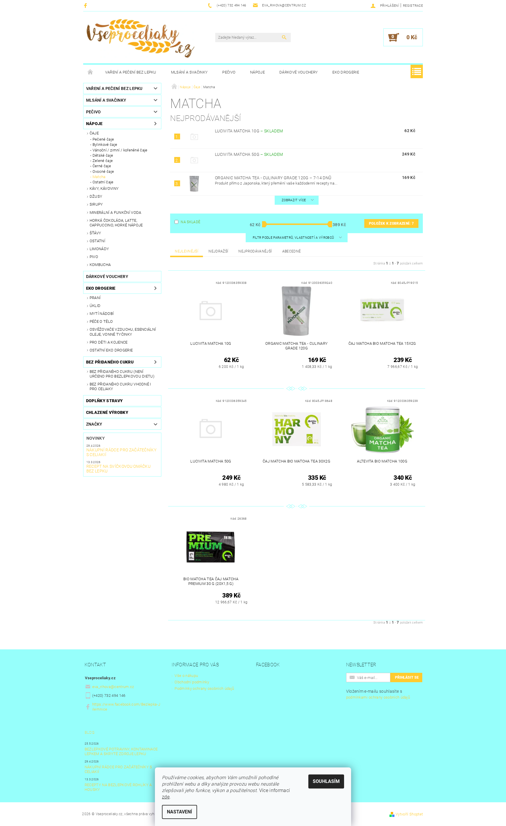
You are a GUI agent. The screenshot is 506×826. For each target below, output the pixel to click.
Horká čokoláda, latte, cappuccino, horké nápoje (116, 222)
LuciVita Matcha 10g (249, 131)
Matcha (99, 177)
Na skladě (190, 222)
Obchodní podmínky (192, 682)
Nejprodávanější (255, 251)
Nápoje (257, 72)
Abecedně (291, 251)
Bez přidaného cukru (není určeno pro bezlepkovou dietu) (122, 373)
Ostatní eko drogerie (111, 350)
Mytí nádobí (102, 313)
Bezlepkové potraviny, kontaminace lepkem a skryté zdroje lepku (121, 751)
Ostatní (97, 241)
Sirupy (96, 204)
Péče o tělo (101, 321)
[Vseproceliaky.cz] (140, 40)
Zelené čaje (103, 160)
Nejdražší (218, 251)
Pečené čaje (103, 139)
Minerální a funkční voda (115, 212)
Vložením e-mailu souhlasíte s (378, 694)
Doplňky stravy (104, 400)
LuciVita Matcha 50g (249, 154)
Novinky (95, 438)
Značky (94, 424)
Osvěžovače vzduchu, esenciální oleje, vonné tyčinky (123, 331)
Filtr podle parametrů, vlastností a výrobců (294, 238)
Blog (90, 732)
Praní (95, 298)
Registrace (413, 6)
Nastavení (179, 812)
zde (166, 797)
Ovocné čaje (103, 171)
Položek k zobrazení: (391, 223)
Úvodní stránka (90, 72)
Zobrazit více (294, 200)
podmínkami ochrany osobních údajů (378, 697)
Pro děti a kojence (109, 342)
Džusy (96, 196)
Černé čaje (102, 166)
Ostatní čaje (103, 182)
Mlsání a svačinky (189, 72)
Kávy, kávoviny (104, 188)
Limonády (99, 249)
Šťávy (95, 233)
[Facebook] (86, 5)
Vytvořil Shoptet (409, 814)
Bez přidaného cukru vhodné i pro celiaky (120, 386)
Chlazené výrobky (107, 412)
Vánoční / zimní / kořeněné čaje (120, 150)
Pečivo (228, 72)
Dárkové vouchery (298, 72)
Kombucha (100, 264)
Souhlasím (326, 781)
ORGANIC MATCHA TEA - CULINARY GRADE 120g (273, 177)
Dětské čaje (103, 155)
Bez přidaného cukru (110, 362)
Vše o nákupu (186, 675)
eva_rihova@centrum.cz (113, 687)
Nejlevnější (186, 251)
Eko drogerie (345, 72)
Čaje (94, 133)
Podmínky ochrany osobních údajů (204, 688)
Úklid (95, 305)
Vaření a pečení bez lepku (130, 72)
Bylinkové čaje (105, 144)
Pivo (94, 257)
